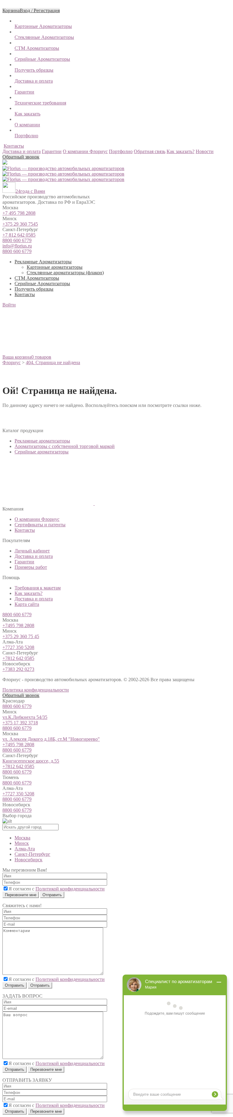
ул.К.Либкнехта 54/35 (24, 717)
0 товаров (41, 357)
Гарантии (24, 561)
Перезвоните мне (20, 895)
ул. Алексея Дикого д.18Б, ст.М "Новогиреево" (51, 739)
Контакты (14, 146)
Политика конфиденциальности (35, 689)
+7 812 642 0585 (18, 234)
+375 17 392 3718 (20, 722)
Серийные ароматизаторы (42, 451)
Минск (22, 843)
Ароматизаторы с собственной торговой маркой (65, 446)
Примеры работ (31, 567)
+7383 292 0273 (18, 669)
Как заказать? (28, 593)
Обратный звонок (20, 156)
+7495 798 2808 (18, 625)
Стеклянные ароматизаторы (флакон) (65, 272)
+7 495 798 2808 (18, 213)
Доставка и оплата (34, 556)
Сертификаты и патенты (40, 524)
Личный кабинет (32, 550)
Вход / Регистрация (40, 10)
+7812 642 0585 (18, 658)
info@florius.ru (17, 245)
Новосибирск (28, 859)
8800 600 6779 (17, 240)
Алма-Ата (25, 848)
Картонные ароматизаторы (55, 267)
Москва (22, 837)
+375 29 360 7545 (20, 224)
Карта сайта (27, 604)
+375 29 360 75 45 (20, 636)
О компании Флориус (37, 519)
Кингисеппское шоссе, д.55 (30, 760)
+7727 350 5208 (18, 647)
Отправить (14, 985)
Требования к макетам (38, 587)
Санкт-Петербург (32, 854)
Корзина (11, 10)
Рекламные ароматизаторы (42, 440)
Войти (9, 304)
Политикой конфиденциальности (70, 888)
